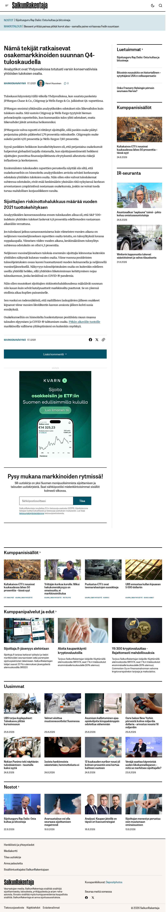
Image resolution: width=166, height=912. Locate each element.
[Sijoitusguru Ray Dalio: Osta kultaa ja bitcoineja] (22, 804)
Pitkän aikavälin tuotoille (84, 321)
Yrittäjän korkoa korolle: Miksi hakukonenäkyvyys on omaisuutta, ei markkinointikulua (62, 589)
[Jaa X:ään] (97, 340)
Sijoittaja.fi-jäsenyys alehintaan (26, 648)
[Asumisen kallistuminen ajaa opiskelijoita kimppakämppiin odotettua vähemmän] (103, 703)
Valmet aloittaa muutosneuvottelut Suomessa (62, 719)
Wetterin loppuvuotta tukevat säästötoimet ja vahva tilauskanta (136, 256)
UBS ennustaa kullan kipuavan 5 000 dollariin (143, 586)
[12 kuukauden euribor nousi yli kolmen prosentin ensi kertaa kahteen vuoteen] (103, 747)
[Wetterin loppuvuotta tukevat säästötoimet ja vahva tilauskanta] (139, 237)
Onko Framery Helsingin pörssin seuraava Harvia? (135, 89)
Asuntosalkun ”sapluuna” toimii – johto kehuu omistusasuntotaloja (139, 214)
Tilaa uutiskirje (12, 857)
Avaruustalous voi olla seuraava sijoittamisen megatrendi (57, 821)
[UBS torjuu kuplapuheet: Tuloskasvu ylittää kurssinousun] (22, 703)
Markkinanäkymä (15, 83)
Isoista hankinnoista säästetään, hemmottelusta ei (61, 763)
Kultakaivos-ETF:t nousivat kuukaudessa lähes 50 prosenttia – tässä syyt (137, 149)
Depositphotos (114, 882)
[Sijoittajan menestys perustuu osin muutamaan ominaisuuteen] (143, 804)
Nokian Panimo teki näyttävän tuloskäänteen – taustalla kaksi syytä (21, 764)
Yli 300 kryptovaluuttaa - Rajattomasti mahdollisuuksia (133, 650)
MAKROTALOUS (13, 26)
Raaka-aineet (149, 597)
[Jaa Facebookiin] (90, 340)
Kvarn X (106, 597)
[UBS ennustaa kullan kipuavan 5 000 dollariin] (143, 569)
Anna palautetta (13, 863)
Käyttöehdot (33, 907)
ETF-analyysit (9, 597)
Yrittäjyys (67, 597)
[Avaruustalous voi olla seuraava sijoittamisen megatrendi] (62, 804)
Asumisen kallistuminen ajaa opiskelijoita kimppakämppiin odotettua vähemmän (102, 721)
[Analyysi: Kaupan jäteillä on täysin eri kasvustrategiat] (103, 804)
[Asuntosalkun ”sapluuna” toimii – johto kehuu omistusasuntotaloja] (139, 195)
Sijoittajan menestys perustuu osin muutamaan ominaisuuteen (142, 821)
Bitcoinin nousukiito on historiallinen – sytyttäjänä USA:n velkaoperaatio (139, 74)
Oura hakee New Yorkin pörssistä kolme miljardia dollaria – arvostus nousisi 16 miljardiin (142, 722)
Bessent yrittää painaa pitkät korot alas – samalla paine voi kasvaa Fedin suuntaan (71, 26)
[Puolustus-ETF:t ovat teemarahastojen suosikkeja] (103, 569)
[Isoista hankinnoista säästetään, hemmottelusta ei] (62, 747)
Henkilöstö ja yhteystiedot (19, 844)
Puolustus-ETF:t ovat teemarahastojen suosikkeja (102, 586)
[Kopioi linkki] (103, 340)
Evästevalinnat (51, 907)
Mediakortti (11, 851)
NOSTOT (8, 20)
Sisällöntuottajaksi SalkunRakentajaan (26, 869)
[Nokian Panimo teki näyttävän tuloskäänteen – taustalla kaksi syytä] (22, 747)
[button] (7, 5)
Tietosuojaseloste (14, 907)
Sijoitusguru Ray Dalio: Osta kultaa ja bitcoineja (43, 20)
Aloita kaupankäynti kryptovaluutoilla (72, 650)
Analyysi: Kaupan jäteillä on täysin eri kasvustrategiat (101, 820)
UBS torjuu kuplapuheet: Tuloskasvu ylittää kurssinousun (18, 721)
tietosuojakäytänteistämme (31, 513)
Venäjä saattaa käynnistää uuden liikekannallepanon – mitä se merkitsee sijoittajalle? (143, 764)
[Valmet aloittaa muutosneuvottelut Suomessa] (62, 703)
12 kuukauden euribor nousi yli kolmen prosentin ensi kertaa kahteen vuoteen (102, 764)
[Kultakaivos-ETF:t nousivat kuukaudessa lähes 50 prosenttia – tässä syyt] (139, 129)
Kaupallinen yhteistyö (23, 597)
